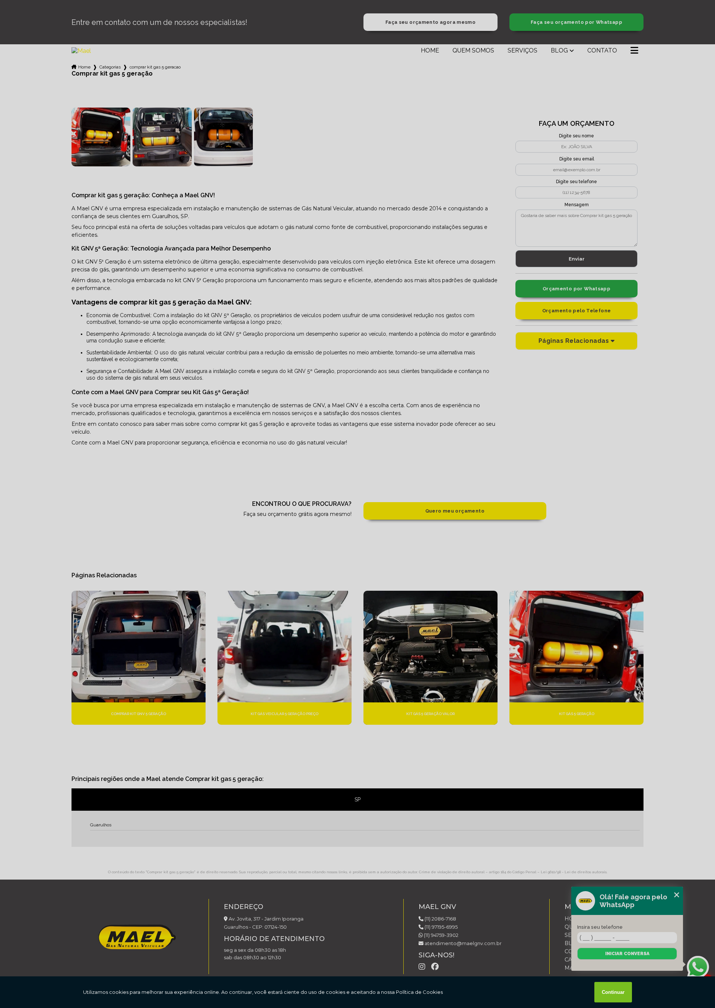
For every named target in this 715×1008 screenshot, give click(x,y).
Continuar (613, 992)
